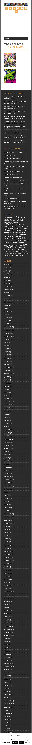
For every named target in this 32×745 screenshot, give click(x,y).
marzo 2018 (7, 579)
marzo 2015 (7, 691)
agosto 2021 (7, 451)
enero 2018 (6, 585)
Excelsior (9, 224)
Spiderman (20, 249)
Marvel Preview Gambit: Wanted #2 (13, 158)
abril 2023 (6, 389)
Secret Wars (7, 249)
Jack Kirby (17, 226)
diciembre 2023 (7, 364)
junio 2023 (6, 383)
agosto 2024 (7, 339)
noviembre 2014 (8, 704)
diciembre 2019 (7, 514)
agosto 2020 (7, 489)
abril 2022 (6, 426)
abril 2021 (6, 464)
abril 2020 (6, 501)
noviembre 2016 (8, 629)
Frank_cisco (7, 97)
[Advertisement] (16, 26)
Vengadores (15, 255)
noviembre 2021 (8, 442)
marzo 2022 (7, 429)
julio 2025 (6, 305)
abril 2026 (6, 277)
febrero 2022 (7, 433)
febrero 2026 (7, 283)
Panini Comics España (14, 244)
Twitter (10, 8)
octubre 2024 (7, 333)
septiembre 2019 (8, 523)
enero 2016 (6, 660)
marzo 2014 (7, 729)
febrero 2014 (7, 732)
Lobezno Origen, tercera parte (11, 198)
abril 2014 (6, 725)
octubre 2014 (7, 707)
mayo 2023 (6, 386)
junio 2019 (6, 532)
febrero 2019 (7, 545)
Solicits (12, 249)
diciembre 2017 (7, 588)
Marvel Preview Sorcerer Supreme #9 (13, 171)
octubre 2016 (7, 632)
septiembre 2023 (8, 373)
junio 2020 (6, 495)
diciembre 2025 (7, 289)
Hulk (5, 226)
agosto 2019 (7, 526)
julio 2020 (6, 492)
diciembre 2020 (7, 476)
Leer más (27, 742)
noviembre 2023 (8, 367)
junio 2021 (6, 458)
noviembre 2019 (8, 517)
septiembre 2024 (8, 336)
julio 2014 (6, 716)
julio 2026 (6, 267)
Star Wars (15, 251)
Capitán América (9, 218)
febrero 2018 (7, 582)
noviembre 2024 (8, 330)
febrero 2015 (7, 694)
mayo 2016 (6, 648)
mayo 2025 (6, 311)
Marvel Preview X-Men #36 (10, 155)
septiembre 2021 (8, 448)
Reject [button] (21, 742)
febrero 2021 (7, 470)
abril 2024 (6, 352)
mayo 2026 (6, 274)
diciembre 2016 (7, 626)
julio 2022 (6, 417)
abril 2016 (6, 651)
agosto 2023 (7, 377)
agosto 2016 (7, 638)
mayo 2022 (6, 423)
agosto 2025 (7, 302)
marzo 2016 (7, 654)
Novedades (21, 234)
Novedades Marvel (12, 236)
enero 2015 (6, 697)
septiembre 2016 (8, 635)
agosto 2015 (7, 676)
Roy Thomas (18, 247)
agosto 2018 (7, 563)
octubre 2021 (7, 445)
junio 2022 (6, 420)
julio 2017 (6, 604)
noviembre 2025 (8, 292)
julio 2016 (6, 641)
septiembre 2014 (8, 710)
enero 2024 (6, 361)
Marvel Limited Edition (18, 228)
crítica (20, 219)
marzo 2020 (7, 504)
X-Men (21, 255)
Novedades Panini (14, 238)
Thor (26, 251)
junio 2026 (6, 271)
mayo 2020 (6, 498)
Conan (14, 220)
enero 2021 (6, 473)
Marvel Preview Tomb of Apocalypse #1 (14, 177)
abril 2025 (6, 314)
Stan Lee (7, 251)
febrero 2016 (7, 657)
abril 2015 (6, 688)
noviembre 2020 (8, 479)
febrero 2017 (7, 620)
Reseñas (8, 247)
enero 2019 (6, 548)
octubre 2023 (7, 370)
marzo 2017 (7, 616)
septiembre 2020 (8, 486)
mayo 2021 (6, 461)
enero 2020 (6, 510)
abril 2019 (6, 539)
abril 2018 (6, 576)
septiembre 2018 (8, 560)
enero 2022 (6, 436)
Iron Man (10, 226)
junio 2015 (6, 682)
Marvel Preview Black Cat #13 (11, 174)
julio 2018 (6, 567)
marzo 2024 (7, 355)
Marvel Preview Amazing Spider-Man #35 (14, 180)
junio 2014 (6, 719)
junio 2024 (6, 345)
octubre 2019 (7, 520)
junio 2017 (6, 607)
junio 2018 (6, 570)
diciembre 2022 (7, 401)
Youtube (18, 8)
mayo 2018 (6, 573)
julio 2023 (6, 380)
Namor (13, 234)
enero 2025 (6, 323)
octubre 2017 (7, 595)
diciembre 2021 (7, 439)
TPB (8, 255)
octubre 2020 (7, 482)
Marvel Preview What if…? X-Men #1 (13, 152)
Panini (18, 241)
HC (23, 224)
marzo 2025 (7, 317)
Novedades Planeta (9, 241)
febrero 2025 (7, 320)
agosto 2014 (7, 713)
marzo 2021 (7, 467)
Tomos (6, 253)
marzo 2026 (7, 280)
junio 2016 (6, 644)
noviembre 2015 (8, 666)
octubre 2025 (7, 296)
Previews (22, 244)
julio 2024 (6, 342)
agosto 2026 (7, 264)
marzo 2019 (7, 542)
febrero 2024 (7, 358)
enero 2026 (6, 286)
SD (24, 247)
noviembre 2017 (8, 591)
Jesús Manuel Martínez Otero (11, 116)
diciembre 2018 (7, 551)
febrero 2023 (7, 395)
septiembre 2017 (8, 598)
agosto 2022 (7, 414)
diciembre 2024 (7, 327)
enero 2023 (6, 398)
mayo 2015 (6, 685)
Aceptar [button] (15, 742)
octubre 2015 (7, 669)
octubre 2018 (7, 557)
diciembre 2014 (7, 701)
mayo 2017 (6, 610)
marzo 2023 (7, 392)
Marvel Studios (14, 232)
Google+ (14, 8)
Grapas (18, 224)
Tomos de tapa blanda (15, 253)
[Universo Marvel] (16, 5)
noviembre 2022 (8, 405)
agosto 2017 (7, 601)
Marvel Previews (13, 230)
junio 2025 (6, 308)
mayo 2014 (6, 722)
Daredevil (6, 222)
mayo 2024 (6, 348)
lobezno (23, 226)
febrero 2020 (7, 507)
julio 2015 (6, 679)
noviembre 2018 (8, 554)
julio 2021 (6, 454)
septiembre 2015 (8, 672)
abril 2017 (6, 613)
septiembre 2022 (8, 411)
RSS (21, 8)
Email (25, 8)
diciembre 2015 (7, 663)
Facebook (6, 8)
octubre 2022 (7, 408)
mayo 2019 (6, 535)
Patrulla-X (13, 245)
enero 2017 (6, 623)
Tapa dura (21, 251)
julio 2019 (6, 529)
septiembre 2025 (8, 299)
